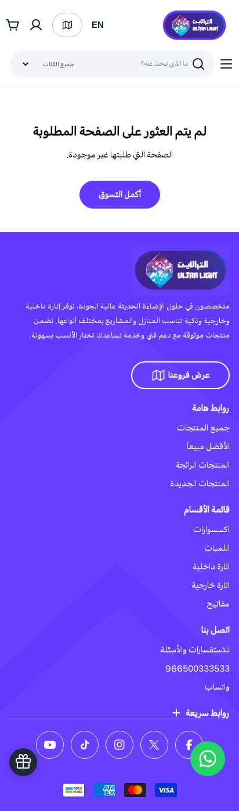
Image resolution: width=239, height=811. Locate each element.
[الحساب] (36, 25)
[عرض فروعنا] (67, 25)
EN (98, 24)
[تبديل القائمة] (226, 64)
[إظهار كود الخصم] (23, 762)
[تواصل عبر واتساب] (207, 758)
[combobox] (112, 64)
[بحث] (198, 64)
